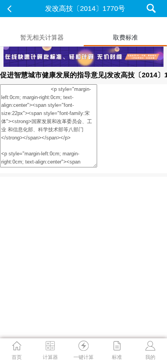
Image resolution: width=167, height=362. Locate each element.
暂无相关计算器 (42, 37)
